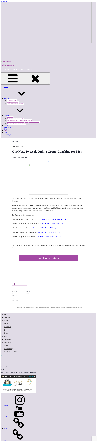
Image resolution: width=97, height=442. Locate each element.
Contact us (7, 134)
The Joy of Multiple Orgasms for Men (15, 118)
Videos (6, 115)
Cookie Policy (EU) (10, 352)
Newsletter (7, 136)
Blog (5, 132)
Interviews (7, 127)
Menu (48, 83)
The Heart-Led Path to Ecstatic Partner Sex (16, 123)
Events (6, 130)
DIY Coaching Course (12, 100)
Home (6, 87)
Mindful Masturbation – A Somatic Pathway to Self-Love (19, 120)
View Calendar (4, 374)
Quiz (5, 129)
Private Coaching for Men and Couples (15, 103)
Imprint (6, 345)
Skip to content (4, 1)
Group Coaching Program (12, 102)
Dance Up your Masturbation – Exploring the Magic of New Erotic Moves (23, 122)
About (6, 125)
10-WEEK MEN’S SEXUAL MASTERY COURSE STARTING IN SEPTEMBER (19, 372)
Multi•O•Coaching (7, 65)
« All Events (15, 141)
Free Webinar (10, 117)
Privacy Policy (8, 349)
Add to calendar (20, 284)
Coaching (7, 98)
